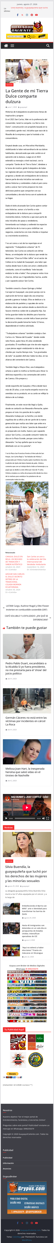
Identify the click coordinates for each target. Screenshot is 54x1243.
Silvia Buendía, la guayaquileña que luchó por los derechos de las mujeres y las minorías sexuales (26, 874)
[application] (27, 807)
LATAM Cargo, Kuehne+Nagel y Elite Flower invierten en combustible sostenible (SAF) (27, 607)
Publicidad (7, 1157)
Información (8, 1163)
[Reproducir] (6, 818)
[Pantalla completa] (47, 818)
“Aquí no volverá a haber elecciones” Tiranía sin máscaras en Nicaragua (33, 950)
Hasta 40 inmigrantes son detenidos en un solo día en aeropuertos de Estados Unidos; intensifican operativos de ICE (34, 931)
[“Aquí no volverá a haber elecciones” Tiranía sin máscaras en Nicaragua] (11, 952)
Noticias (9, 85)
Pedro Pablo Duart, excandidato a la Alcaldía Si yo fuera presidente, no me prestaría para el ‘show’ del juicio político (26, 668)
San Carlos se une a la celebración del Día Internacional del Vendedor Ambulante (36, 560)
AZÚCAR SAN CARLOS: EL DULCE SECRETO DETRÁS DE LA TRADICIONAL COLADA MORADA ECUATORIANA (15, 580)
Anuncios (7, 1168)
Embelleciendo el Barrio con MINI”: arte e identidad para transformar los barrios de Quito (34, 910)
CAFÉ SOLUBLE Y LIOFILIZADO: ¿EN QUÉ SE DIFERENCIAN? (26, 617)
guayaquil (23, 107)
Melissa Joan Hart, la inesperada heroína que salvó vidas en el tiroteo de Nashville (25, 772)
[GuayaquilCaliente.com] (6, 46)
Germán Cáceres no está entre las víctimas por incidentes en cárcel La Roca (26, 721)
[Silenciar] (43, 818)
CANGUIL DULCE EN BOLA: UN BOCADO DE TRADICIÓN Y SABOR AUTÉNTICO (14, 560)
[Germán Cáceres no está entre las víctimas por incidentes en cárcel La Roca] (27, 690)
